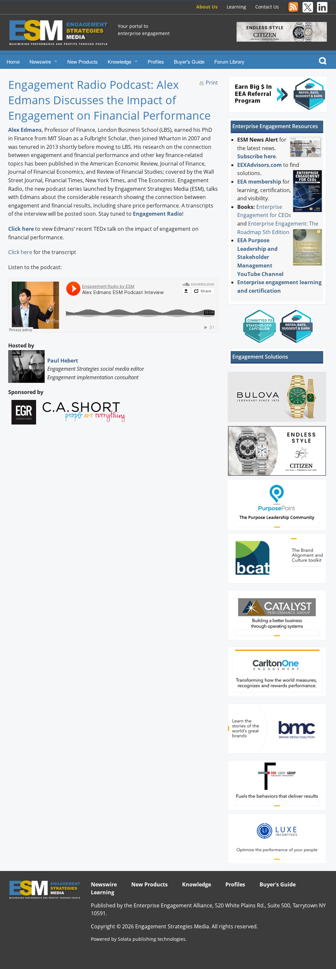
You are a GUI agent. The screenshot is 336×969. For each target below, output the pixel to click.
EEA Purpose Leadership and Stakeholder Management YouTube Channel (260, 257)
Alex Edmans (25, 129)
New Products (82, 61)
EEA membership (259, 181)
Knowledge (119, 61)
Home (13, 61)
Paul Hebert (62, 360)
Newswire (40, 61)
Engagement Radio (157, 213)
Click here (21, 228)
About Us (207, 7)
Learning (236, 7)
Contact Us (267, 7)
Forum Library (229, 61)
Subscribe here (256, 156)
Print (212, 82)
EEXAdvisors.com (259, 164)
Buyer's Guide (189, 61)
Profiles (156, 61)
